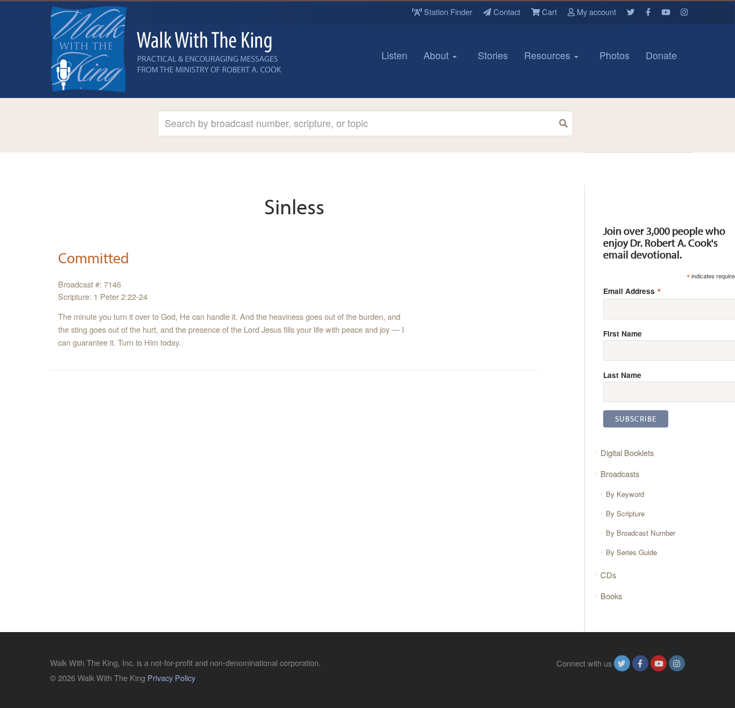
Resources (548, 55)
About (437, 55)
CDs (608, 574)
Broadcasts (619, 473)
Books (611, 595)
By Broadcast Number (640, 533)
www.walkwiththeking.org (641, 677)
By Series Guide (631, 552)
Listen (394, 55)
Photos (614, 55)
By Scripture (625, 513)
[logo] (98, 49)
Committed (93, 257)
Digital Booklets (627, 452)
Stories (493, 55)
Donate (661, 55)
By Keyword (625, 494)
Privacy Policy (171, 677)
